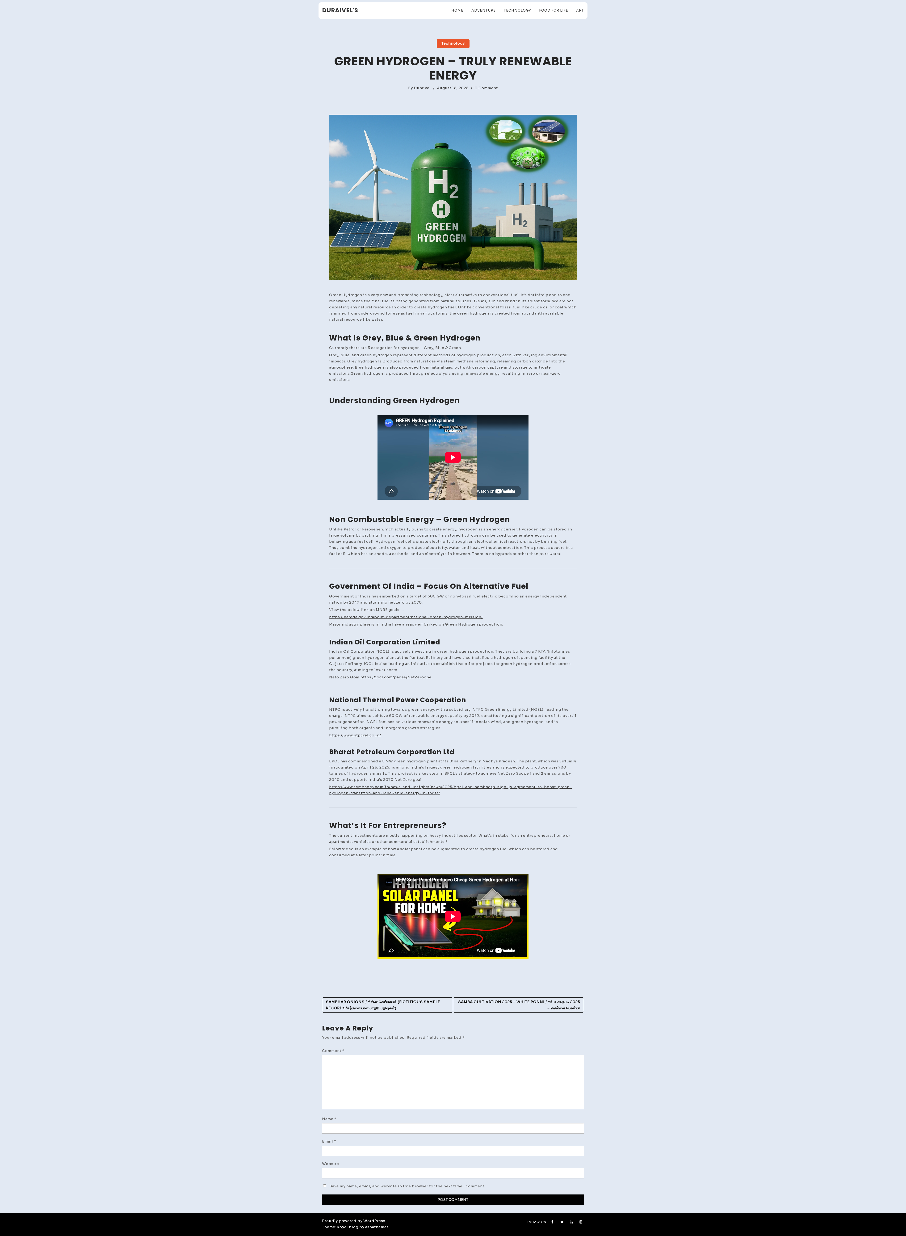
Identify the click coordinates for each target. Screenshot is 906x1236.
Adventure (483, 10)
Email (329, 1141)
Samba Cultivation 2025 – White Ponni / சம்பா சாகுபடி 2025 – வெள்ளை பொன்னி (519, 1005)
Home (457, 10)
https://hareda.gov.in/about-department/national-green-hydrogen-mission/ (406, 617)
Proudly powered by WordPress (353, 1221)
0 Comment (486, 88)
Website (330, 1163)
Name (329, 1119)
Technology (517, 10)
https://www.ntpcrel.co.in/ (355, 735)
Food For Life (553, 10)
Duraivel (422, 88)
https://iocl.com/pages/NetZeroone (396, 677)
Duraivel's (340, 10)
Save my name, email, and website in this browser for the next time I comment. (407, 1186)
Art (580, 10)
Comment (333, 1050)
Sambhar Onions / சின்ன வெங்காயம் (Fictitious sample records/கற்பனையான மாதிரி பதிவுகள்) (383, 1005)
